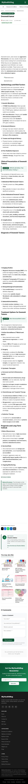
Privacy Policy (4, 756)
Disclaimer (18, 782)
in (11, 528)
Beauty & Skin (4, 739)
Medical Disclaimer (5, 764)
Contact (23, 782)
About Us (3, 716)
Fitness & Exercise (5, 741)
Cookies (13, 782)
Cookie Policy (4, 761)
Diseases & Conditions (11, 6)
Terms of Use (4, 759)
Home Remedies (5, 744)
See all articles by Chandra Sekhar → (16, 546)
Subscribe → (14, 683)
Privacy (4, 782)
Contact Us (4, 719)
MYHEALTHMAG (6, 477)
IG (9, 706)
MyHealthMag (7, 2)
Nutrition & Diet (5, 736)
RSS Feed (3, 724)
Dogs (2, 749)
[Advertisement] (14, 40)
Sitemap (3, 721)
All (3, 6)
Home (2, 10)
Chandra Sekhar (12, 538)
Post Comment (8, 640)
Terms (8, 782)
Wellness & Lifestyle (6, 734)
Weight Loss (4, 746)
